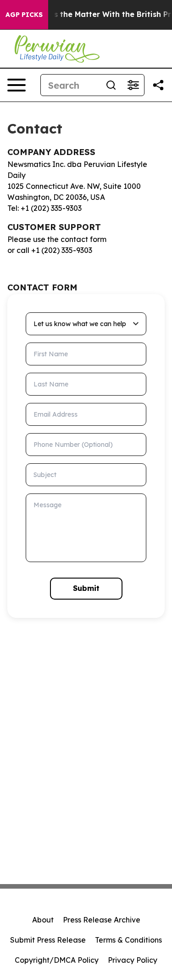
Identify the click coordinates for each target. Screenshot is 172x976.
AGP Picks (24, 15)
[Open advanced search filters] (133, 85)
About (43, 919)
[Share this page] (158, 85)
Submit (86, 588)
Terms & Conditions (128, 939)
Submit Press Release (48, 939)
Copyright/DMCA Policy (57, 960)
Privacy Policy (132, 960)
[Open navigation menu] (16, 85)
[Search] (111, 85)
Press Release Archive (101, 919)
